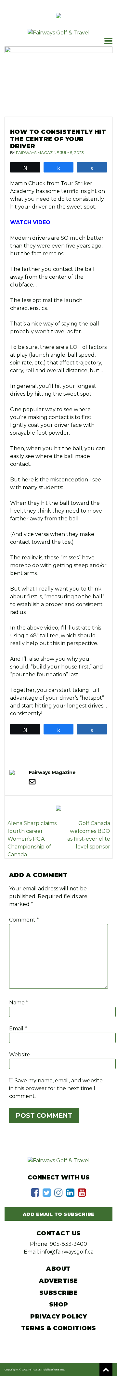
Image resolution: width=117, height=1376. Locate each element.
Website (19, 1054)
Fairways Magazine (37, 152)
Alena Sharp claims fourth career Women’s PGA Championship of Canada (32, 839)
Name (18, 1003)
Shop (58, 1304)
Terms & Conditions (58, 1328)
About (58, 1268)
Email (18, 1029)
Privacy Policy (58, 1316)
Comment (24, 920)
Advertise (58, 1280)
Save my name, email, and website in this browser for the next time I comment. (56, 1088)
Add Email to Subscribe (59, 1214)
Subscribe (58, 1292)
